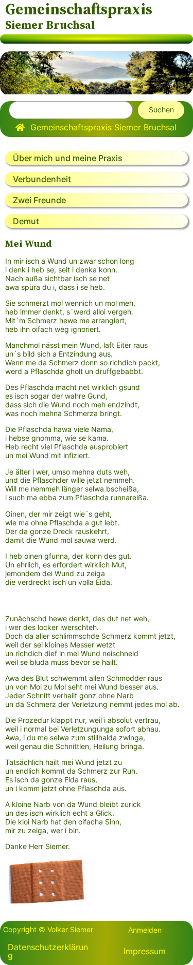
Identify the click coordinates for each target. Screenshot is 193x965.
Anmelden (145, 929)
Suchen (161, 109)
